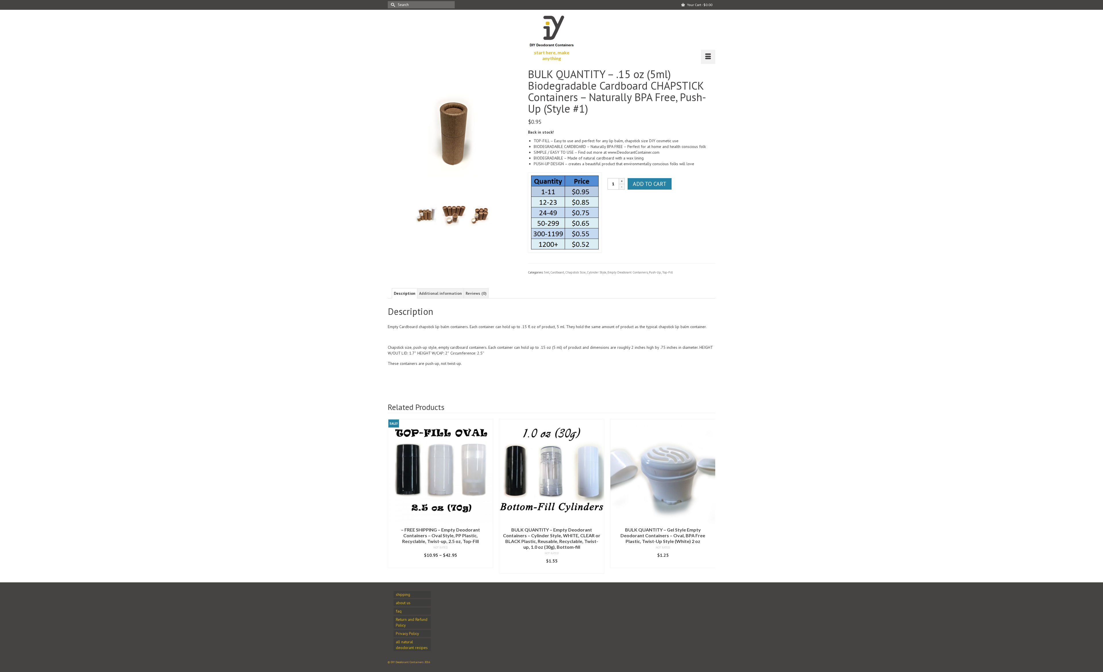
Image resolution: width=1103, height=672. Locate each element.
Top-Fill (667, 272)
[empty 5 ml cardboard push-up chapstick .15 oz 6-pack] (480, 214)
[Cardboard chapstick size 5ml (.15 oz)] (453, 133)
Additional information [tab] (440, 293)
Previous (393, 496)
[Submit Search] (392, 4)
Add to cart (649, 184)
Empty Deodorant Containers (628, 272)
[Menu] (708, 57)
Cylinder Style (596, 272)
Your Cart (699, 5)
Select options (440, 569)
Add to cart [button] (552, 564)
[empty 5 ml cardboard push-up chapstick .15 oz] (453, 214)
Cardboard (557, 272)
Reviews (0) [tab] (476, 293)
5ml (546, 272)
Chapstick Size (575, 272)
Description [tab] (404, 293)
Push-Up (655, 272)
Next (710, 496)
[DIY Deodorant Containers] (551, 30)
